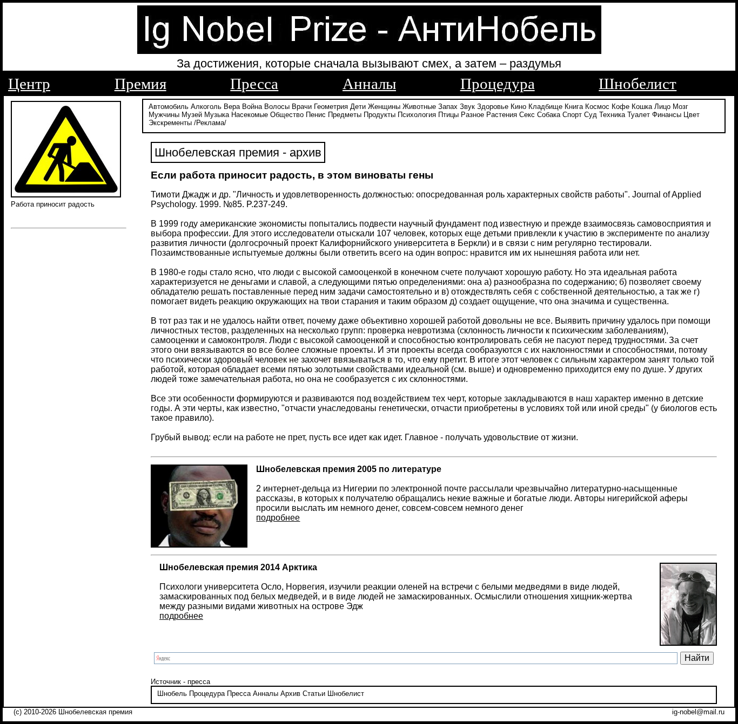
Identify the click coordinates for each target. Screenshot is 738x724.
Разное (472, 115)
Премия (140, 83)
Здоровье (492, 107)
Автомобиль (169, 107)
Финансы (666, 115)
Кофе (620, 107)
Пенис (316, 115)
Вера (232, 107)
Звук (467, 107)
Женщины (384, 107)
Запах (448, 107)
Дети (358, 107)
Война (252, 107)
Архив (290, 693)
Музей (192, 115)
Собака (548, 115)
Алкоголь (206, 107)
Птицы (448, 115)
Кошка (642, 107)
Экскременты (170, 123)
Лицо (662, 107)
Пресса (254, 83)
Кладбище (545, 107)
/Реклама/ (210, 123)
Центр (29, 83)
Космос (597, 107)
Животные (419, 107)
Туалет (638, 115)
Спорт (572, 115)
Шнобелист (637, 83)
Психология (417, 115)
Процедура (497, 83)
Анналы (369, 83)
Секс (527, 115)
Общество (287, 115)
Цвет (691, 115)
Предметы (344, 115)
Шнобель (172, 693)
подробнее (278, 517)
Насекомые (249, 115)
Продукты (379, 115)
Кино (518, 107)
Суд (590, 115)
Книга (574, 107)
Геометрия (331, 107)
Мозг (680, 107)
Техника (612, 115)
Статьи (314, 693)
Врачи (302, 107)
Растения (501, 115)
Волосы (277, 107)
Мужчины (164, 115)
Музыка (216, 115)
